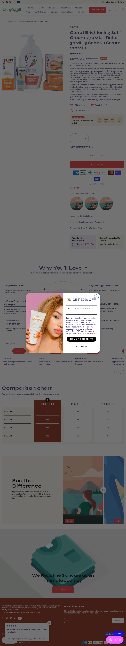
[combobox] (70, 309)
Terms (92, 333)
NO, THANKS (81, 346)
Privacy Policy (82, 333)
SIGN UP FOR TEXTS (82, 339)
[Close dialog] (96, 297)
